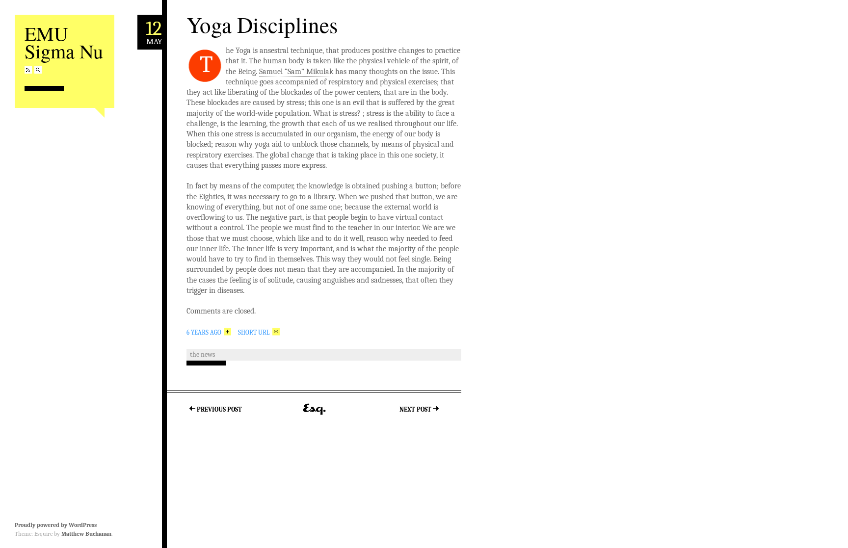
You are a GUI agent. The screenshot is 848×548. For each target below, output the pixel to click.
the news (202, 354)
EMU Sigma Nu (64, 42)
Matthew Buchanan (86, 533)
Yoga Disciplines (262, 24)
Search (38, 70)
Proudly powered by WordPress (56, 525)
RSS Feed (28, 70)
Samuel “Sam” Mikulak (296, 71)
